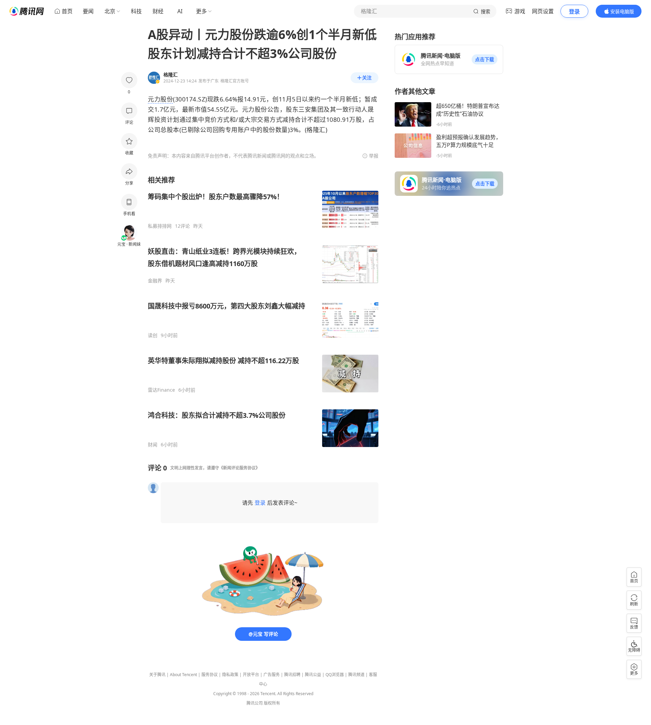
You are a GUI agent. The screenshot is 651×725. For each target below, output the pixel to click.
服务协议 (209, 674)
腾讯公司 (254, 703)
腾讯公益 (313, 674)
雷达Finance (161, 390)
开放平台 (251, 674)
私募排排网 (160, 226)
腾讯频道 (356, 674)
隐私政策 (230, 674)
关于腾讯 (157, 674)
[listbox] (263, 311)
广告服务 (271, 674)
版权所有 (272, 703)
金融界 (155, 280)
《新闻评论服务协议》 (239, 468)
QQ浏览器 (335, 674)
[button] (484, 59)
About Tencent (183, 674)
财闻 (152, 444)
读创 (152, 335)
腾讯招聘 (292, 674)
